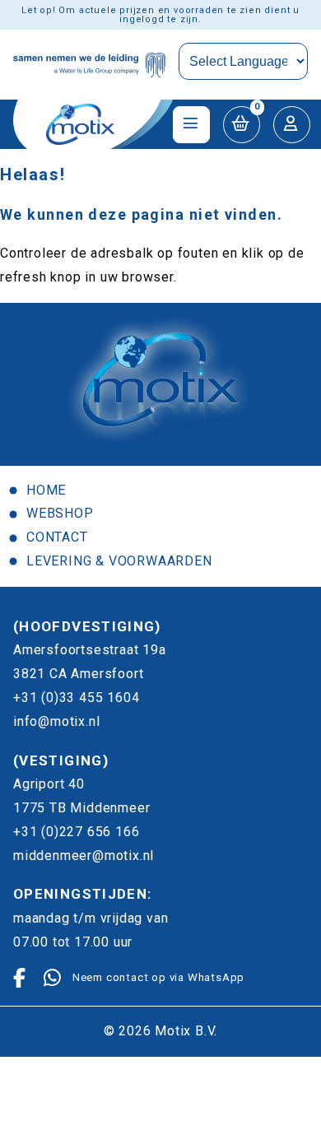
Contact (57, 537)
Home (46, 490)
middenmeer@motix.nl (83, 855)
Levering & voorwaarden (119, 561)
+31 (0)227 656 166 (76, 831)
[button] (241, 124)
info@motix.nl (56, 721)
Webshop (60, 513)
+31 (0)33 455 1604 (76, 697)
